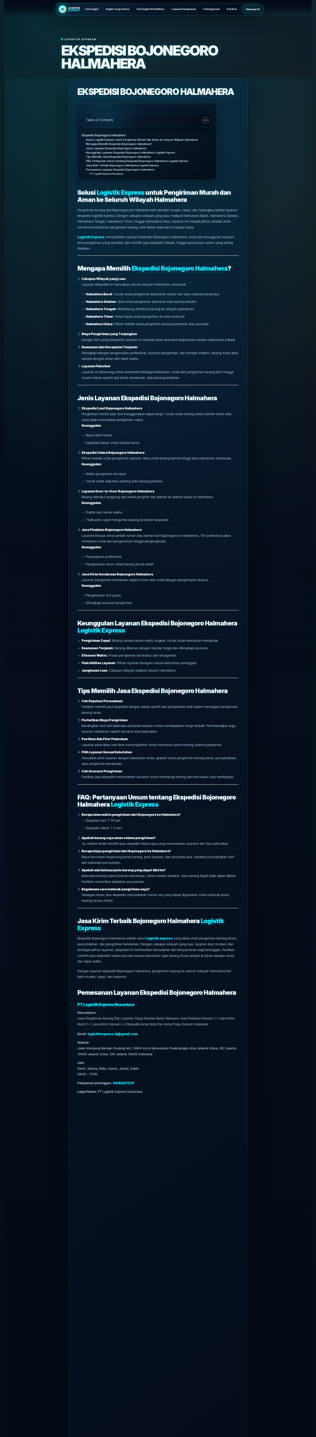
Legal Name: (87, 1092)
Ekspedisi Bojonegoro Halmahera (104, 135)
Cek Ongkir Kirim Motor (150, 9)
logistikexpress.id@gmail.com (113, 1034)
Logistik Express (120, 192)
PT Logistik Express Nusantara (106, 173)
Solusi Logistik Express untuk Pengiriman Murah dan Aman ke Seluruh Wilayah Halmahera (142, 139)
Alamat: (83, 1042)
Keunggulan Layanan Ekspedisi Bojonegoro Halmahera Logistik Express (130, 152)
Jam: (81, 1063)
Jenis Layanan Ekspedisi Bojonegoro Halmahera (116, 148)
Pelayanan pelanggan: (94, 1083)
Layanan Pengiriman (184, 9)
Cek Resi (232, 9)
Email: (82, 1034)
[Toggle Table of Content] (204, 120)
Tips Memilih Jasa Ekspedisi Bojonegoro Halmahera (118, 156)
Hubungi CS (253, 9)
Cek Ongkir (92, 9)
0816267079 (123, 1083)
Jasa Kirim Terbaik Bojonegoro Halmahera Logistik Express (122, 165)
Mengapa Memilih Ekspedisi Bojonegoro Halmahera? (119, 144)
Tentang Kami (211, 9)
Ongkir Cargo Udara (117, 9)
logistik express (159, 938)
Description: (87, 1013)
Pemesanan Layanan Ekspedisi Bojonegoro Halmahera (120, 169)
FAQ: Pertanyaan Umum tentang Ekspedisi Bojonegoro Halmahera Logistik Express (137, 161)
